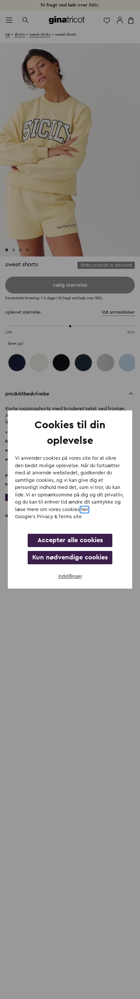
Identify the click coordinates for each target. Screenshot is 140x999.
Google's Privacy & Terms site (48, 516)
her (84, 509)
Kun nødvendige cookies (70, 557)
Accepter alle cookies (70, 540)
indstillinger (70, 576)
